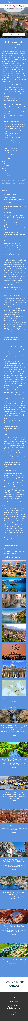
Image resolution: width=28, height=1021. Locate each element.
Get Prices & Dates (14, 34)
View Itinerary (14, 47)
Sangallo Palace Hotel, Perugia (13, 150)
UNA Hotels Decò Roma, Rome (13, 148)
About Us (14, 997)
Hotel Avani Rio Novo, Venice (12, 155)
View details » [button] (14, 735)
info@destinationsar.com (15, 1004)
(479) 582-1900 (13, 2)
